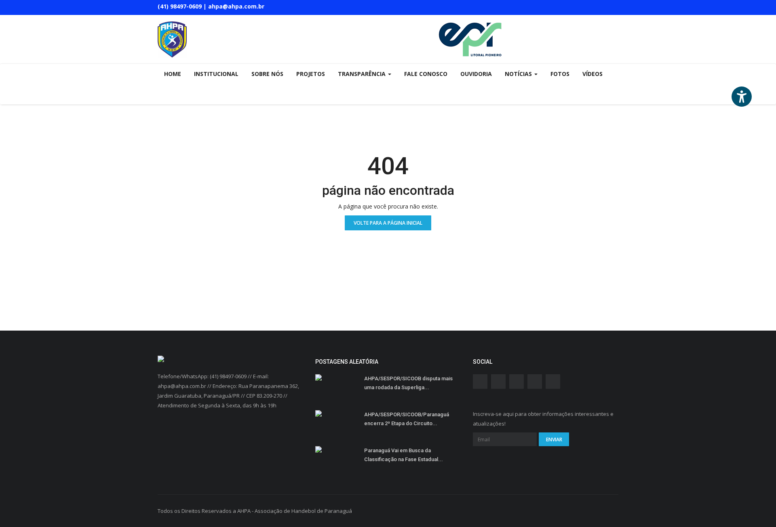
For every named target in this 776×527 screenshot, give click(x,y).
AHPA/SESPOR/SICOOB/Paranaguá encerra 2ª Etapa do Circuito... (406, 418)
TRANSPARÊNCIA (362, 74)
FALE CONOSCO (425, 74)
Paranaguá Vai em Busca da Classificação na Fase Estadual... (403, 454)
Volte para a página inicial (388, 222)
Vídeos (592, 74)
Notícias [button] (519, 74)
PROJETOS (310, 74)
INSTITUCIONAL (216, 74)
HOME (172, 74)
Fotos (559, 74)
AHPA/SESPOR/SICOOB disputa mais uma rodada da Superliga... (408, 382)
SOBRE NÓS (267, 74)
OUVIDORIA (476, 74)
